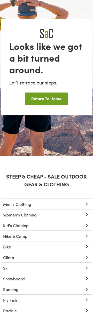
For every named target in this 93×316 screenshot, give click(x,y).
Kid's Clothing (16, 225)
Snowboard (14, 278)
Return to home (46, 98)
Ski (6, 268)
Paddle (10, 310)
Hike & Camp (15, 236)
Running (11, 289)
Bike (7, 246)
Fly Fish (10, 300)
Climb (8, 257)
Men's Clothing (17, 204)
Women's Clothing (20, 215)
